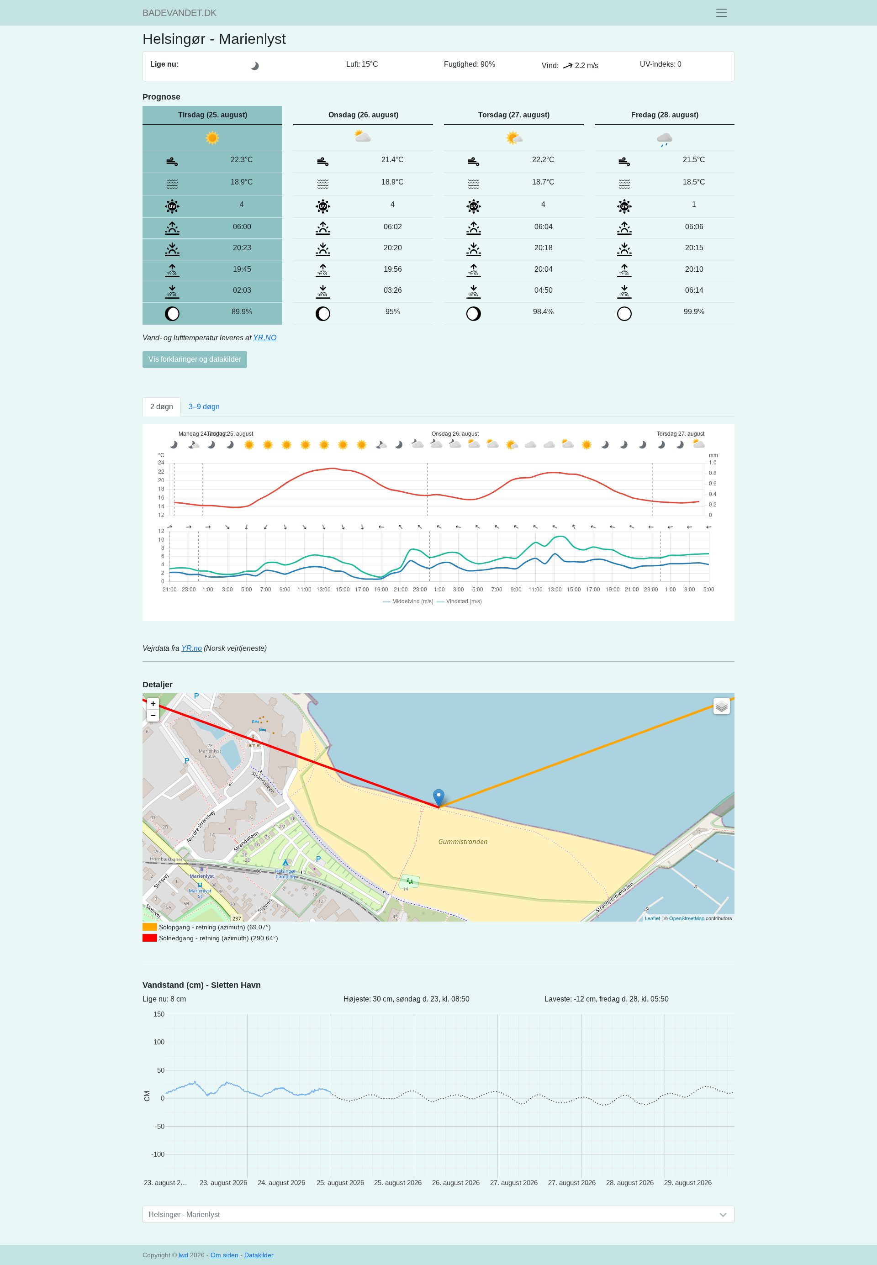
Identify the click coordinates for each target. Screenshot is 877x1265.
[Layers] (721, 706)
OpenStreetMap (686, 918)
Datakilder (259, 1255)
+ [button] (153, 703)
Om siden (224, 1255)
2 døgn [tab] (161, 407)
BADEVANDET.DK (180, 13)
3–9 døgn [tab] (204, 407)
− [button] (153, 715)
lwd (183, 1255)
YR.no (191, 648)
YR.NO (264, 338)
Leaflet (652, 918)
